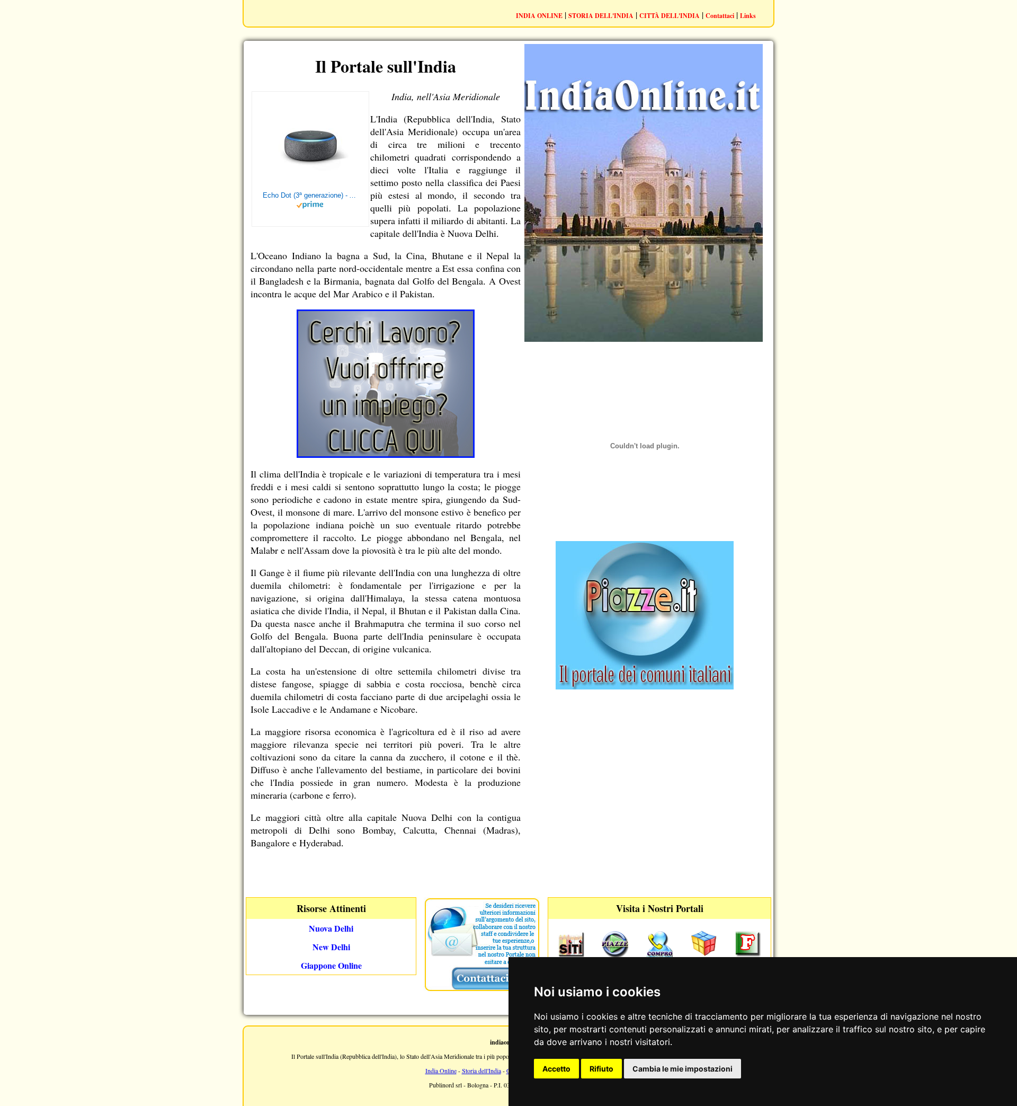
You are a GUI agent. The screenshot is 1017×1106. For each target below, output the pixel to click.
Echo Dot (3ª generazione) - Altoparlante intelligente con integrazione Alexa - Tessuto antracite (310, 195)
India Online (441, 1070)
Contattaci (720, 15)
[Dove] (645, 686)
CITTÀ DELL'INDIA (669, 15)
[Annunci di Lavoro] (386, 454)
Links (748, 15)
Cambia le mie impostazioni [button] (682, 1068)
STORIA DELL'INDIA (601, 15)
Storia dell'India (481, 1070)
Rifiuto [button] (601, 1068)
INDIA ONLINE (539, 15)
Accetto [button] (556, 1068)
